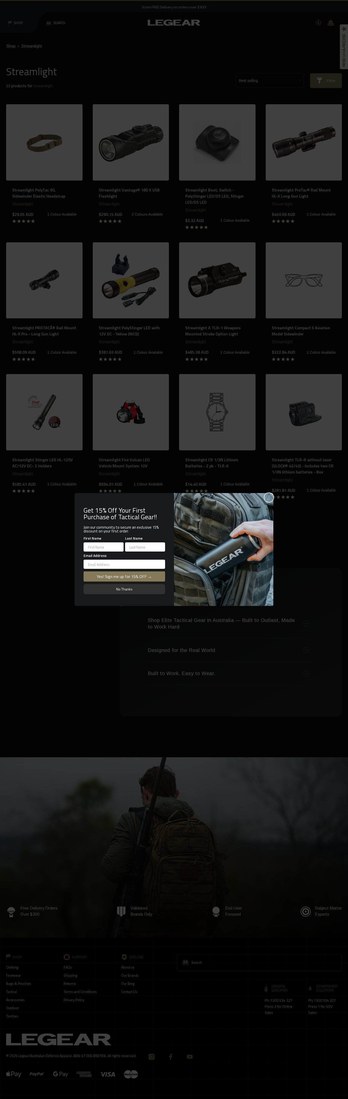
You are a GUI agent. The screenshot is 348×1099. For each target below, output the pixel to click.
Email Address (95, 555)
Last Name (134, 538)
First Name (92, 538)
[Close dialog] (268, 497)
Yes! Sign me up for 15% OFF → (124, 576)
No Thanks (124, 589)
